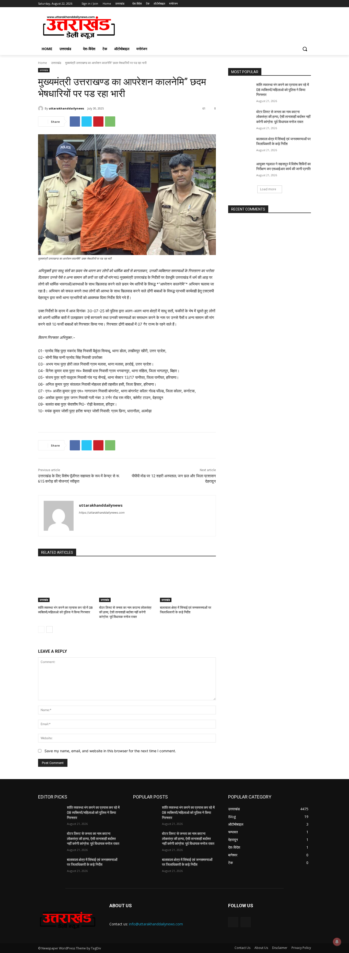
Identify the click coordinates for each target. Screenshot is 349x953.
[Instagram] (287, 4)
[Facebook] (280, 4)
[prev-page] (41, 629)
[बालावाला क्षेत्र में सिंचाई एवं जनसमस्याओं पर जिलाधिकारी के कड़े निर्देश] (188, 582)
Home (42, 63)
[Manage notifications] (337, 942)
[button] (305, 49)
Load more (268, 189)
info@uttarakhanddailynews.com (156, 924)
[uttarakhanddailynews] (41, 108)
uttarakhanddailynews (66, 108)
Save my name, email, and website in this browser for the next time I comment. (110, 751)
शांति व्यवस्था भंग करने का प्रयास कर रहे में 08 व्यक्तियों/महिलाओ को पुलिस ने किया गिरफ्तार (282, 90)
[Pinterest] (98, 121)
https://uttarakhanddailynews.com (102, 512)
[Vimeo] (301, 4)
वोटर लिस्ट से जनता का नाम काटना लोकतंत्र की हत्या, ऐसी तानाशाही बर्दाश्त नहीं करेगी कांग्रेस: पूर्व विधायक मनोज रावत (125, 612)
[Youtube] (308, 4)
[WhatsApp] (110, 121)
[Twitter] (294, 4)
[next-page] (49, 629)
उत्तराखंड (56, 63)
